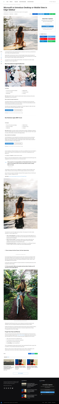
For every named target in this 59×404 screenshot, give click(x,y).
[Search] (53, 2)
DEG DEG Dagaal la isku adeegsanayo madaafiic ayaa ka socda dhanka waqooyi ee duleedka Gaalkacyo (9, 367)
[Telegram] (1, 61)
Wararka (11, 1)
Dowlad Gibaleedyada (22, 1)
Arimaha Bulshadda (30, 1)
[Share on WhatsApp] (52, 14)
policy (50, 394)
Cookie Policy (53, 402)
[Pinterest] (1, 60)
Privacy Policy (47, 29)
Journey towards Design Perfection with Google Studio (17, 176)
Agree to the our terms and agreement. (48, 394)
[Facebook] (1, 54)
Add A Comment (20, 373)
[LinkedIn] (1, 58)
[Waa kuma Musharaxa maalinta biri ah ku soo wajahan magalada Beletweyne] (20, 362)
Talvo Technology (15, 402)
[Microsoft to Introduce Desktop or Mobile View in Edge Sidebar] (21, 33)
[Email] (1, 63)
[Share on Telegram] (47, 14)
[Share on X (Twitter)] (41, 14)
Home (7, 1)
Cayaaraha (16, 1)
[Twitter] (1, 56)
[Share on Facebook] (35, 14)
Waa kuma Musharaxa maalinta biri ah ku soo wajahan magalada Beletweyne (20, 367)
